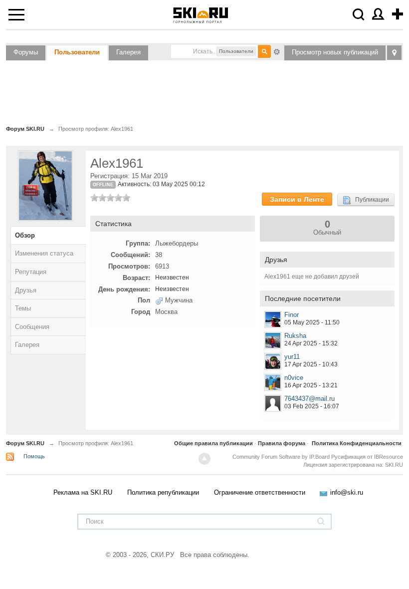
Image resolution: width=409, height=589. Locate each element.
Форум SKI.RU (25, 443)
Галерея (128, 52)
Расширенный (277, 51)
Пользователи (77, 52)
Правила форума (281, 443)
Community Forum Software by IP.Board (281, 457)
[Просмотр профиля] (272, 319)
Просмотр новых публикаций (335, 52)
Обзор (25, 235)
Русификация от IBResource (366, 457)
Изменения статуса (44, 253)
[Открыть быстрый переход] (394, 52)
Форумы (25, 52)
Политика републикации (163, 492)
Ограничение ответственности (259, 492)
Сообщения (32, 326)
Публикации (370, 199)
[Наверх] (204, 459)
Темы (23, 308)
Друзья (25, 290)
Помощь (34, 456)
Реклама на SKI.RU (82, 492)
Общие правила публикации (213, 443)
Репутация (30, 272)
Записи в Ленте (297, 199)
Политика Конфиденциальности (357, 443)
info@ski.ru (346, 492)
